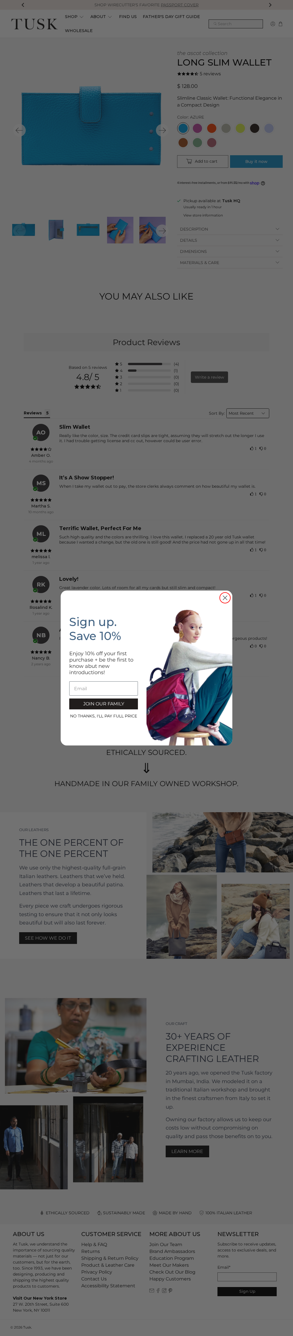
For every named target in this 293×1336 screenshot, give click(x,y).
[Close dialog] (225, 598)
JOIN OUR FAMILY (103, 704)
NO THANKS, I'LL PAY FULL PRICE (103, 716)
